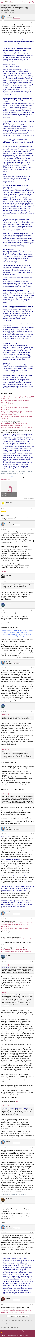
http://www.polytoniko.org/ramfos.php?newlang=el (16, 951)
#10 (33, 961)
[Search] (33, 1)
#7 (33, 711)
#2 (33, 508)
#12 (33, 1205)
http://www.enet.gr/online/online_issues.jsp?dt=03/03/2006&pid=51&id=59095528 (14, 424)
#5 (33, 610)
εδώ (17, 1101)
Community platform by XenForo (14, 1335)
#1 (33, 22)
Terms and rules (12, 1331)
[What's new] (29, 1)
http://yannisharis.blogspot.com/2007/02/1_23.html (16, 923)
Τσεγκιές (3, 571)
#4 (33, 581)
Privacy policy (20, 1331)
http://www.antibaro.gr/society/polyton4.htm (14, 949)
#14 (33, 1304)
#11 (33, 1147)
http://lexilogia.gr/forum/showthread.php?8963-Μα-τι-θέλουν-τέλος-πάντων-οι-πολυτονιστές (17, 1311)
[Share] (31, 22)
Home (30, 1331)
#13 (33, 1232)
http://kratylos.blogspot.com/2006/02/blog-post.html (16, 427)
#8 (33, 833)
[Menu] (2, 2)
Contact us (4, 1331)
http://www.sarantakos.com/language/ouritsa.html (16, 939)
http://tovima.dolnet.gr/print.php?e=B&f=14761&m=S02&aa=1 (11, 413)
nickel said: (4, 714)
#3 (33, 529)
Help (26, 1331)
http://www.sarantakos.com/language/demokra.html (16, 411)
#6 (33, 667)
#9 (33, 918)
